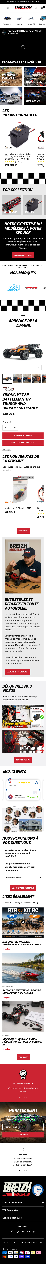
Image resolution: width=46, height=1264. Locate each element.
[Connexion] (36, 8)
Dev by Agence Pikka (35, 1242)
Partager (6, 449)
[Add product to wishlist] (19, 123)
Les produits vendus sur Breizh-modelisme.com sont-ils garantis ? (20, 866)
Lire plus (6, 949)
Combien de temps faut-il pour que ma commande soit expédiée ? (21, 853)
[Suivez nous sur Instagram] (17, 1231)
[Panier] (42, 8)
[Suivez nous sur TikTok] (34, 1231)
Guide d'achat (7, 986)
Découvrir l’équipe (23, 255)
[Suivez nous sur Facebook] (12, 1231)
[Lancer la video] (23, 715)
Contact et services (12, 1202)
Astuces (5, 1035)
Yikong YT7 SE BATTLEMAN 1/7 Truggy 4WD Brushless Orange (20, 401)
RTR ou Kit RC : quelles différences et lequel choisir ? (21, 943)
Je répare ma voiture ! (17, 672)
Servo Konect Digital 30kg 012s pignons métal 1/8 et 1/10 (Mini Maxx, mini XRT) (18, 156)
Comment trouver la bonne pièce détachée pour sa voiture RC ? (22, 1041)
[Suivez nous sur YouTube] (28, 1231)
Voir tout (23, 531)
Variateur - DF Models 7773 (18, 508)
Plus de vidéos (23, 760)
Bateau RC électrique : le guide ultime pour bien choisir (21, 992)
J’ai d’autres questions (23, 888)
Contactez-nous (13, 877)
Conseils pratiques (12, 1217)
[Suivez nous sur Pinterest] (23, 1231)
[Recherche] (8, 8)
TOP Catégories (10, 1210)
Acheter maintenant (23, 443)
